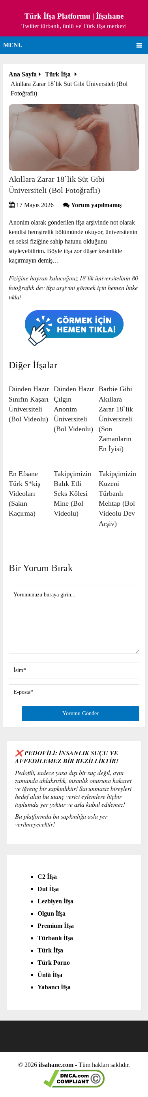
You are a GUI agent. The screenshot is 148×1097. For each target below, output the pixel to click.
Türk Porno (53, 962)
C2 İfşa (47, 876)
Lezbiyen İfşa (55, 901)
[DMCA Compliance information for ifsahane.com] (74, 1085)
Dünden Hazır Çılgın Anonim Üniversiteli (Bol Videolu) (74, 409)
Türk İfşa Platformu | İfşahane (74, 16)
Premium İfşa (55, 925)
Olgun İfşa (51, 913)
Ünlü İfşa (49, 974)
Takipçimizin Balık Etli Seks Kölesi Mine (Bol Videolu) (72, 494)
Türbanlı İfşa (55, 938)
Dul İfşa (48, 889)
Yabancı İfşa (54, 987)
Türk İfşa (50, 950)
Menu (13, 45)
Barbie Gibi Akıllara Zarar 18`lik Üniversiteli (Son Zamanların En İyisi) (116, 419)
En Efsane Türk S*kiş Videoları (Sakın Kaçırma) (24, 494)
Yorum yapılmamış (96, 205)
